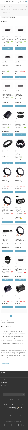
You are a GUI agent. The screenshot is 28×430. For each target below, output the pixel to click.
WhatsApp (20, 415)
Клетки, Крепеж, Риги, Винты (8, 17)
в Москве (14, 407)
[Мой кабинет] (23, 2)
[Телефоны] (18, 2)
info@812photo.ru (15, 402)
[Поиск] (20, 2)
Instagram (10, 415)
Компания (4, 382)
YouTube (17, 415)
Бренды (3, 379)
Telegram (14, 415)
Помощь (3, 385)
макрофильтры (5, 363)
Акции (3, 375)
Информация (5, 389)
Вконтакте (7, 415)
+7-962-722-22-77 (14, 399)
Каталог (3, 372)
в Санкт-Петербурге (16, 404)
